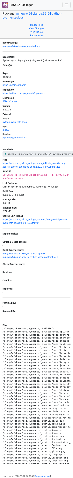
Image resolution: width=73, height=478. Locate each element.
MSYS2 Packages (21, 5)
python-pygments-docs (15, 122)
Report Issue (36, 35)
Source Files (36, 25)
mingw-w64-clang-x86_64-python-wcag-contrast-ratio (30, 257)
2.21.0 (6, 129)
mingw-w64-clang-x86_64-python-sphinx (24, 253)
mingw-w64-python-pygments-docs (21, 46)
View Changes (36, 28)
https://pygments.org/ (14, 85)
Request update (42, 476)
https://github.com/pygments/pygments (24, 93)
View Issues (36, 32)
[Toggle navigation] (66, 5)
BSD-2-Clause (10, 101)
